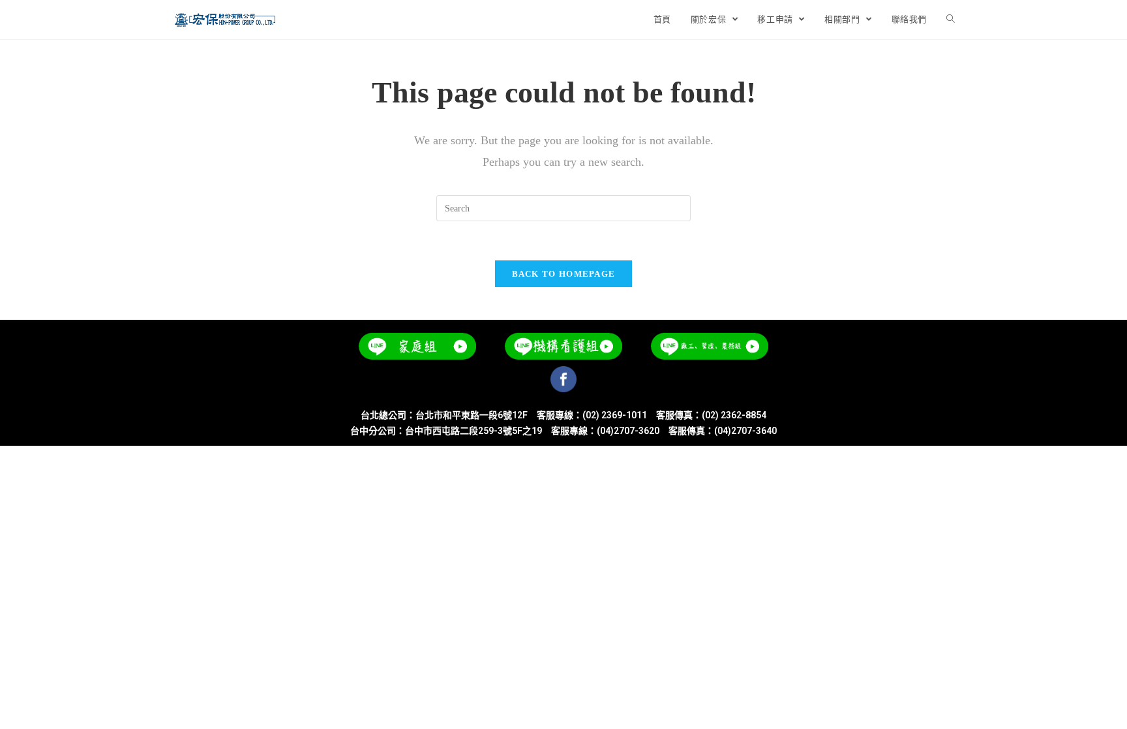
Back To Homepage (564, 274)
